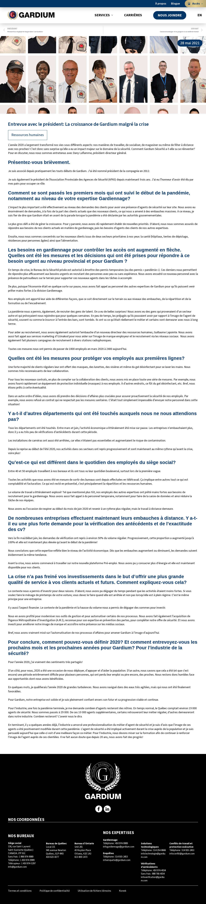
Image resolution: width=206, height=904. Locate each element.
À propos (160, 4)
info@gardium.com (17, 867)
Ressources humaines (27, 134)
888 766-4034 (158, 874)
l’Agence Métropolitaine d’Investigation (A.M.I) (36, 620)
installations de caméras (27, 441)
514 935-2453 (121, 856)
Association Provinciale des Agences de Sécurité (79, 180)
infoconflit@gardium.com (182, 853)
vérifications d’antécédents (54, 432)
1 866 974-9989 (26, 856)
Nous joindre (170, 15)
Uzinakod (63, 336)
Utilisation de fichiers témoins (94, 891)
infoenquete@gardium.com (116, 860)
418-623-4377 (52, 857)
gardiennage (85, 228)
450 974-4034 (159, 870)
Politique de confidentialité (55, 891)
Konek (122, 891)
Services (102, 15)
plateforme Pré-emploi (103, 563)
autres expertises (157, 228)
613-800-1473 (81, 857)
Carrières (133, 15)
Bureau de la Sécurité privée (50, 270)
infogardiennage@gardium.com (118, 846)
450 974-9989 (121, 843)
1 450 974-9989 (27, 860)
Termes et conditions (20, 891)
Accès (196, 4)
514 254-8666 (159, 850)
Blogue (175, 4)
